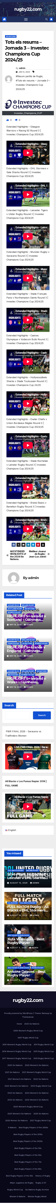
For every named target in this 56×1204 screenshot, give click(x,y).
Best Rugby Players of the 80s (28, 1169)
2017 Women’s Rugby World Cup (16, 1058)
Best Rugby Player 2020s (18, 935)
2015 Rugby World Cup (43, 1051)
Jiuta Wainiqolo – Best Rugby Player (25, 941)
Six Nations (11, 36)
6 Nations (12, 1127)
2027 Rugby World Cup (40, 1120)
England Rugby (28, 640)
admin (22, 68)
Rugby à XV (41, 1183)
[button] (46, 19)
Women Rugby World (37, 1196)
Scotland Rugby (15, 609)
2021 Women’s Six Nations (19, 1079)
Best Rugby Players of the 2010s (28, 1134)
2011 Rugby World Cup (44, 1044)
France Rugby (14, 643)
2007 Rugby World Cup (28, 1037)
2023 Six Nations (15, 1093)
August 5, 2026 (18, 948)
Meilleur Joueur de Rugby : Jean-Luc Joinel (37, 554)
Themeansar (27, 1017)
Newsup (45, 1013)
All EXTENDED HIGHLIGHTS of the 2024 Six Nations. (18, 555)
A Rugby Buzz (13, 605)
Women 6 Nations (17, 1196)
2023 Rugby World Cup (41, 1086)
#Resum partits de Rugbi (29, 76)
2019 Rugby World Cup (43, 1058)
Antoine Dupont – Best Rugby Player (26, 973)
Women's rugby (14, 612)
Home (19, 1024)
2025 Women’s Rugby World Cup (28, 1106)
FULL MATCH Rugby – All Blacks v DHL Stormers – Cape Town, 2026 (28, 910)
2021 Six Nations (12, 1072)
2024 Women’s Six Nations (37, 1100)
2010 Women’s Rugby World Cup (16, 1044)
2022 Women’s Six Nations (16, 1086)
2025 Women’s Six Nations (19, 1113)
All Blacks (12, 903)
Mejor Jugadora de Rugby (21, 1183)
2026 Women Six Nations (16, 1120)
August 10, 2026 (19, 883)
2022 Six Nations (40, 1079)
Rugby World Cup (15, 1189)
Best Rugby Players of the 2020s (28, 1141)
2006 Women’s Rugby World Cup (28, 1030)
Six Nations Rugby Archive (37, 1189)
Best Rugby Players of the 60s (28, 1155)
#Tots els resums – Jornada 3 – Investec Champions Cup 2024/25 (33, 85)
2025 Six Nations (31, 1024)
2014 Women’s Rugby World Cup (16, 1051)
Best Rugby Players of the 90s (19, 1176)
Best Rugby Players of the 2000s (33, 1127)
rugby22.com (27, 9)
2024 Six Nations (15, 1100)
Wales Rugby (13, 675)
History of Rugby (42, 1176)
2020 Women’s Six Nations (37, 1065)
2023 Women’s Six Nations (37, 1093)
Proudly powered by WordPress (18, 1013)
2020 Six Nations (15, 1065)
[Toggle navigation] (26, 19)
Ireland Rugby (28, 605)
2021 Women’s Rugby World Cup (36, 1072)
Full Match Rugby (16, 870)
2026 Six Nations (41, 1113)
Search (9, 705)
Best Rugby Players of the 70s (28, 1162)
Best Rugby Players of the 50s (28, 1148)
